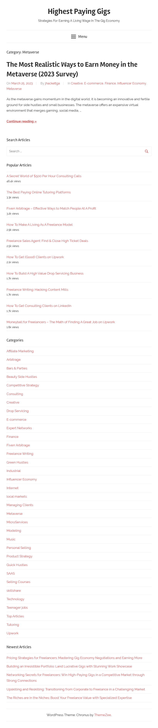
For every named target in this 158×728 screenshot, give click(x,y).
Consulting (15, 394)
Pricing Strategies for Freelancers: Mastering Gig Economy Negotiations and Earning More (74, 658)
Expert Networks (19, 428)
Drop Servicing (18, 411)
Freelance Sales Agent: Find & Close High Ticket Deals (47, 241)
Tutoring (13, 625)
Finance (110, 83)
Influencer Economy (131, 83)
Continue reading (20, 121)
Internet (12, 488)
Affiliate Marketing (20, 351)
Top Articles (15, 616)
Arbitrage (14, 359)
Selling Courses (18, 582)
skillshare (14, 590)
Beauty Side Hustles (22, 377)
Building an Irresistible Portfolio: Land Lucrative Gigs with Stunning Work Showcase (69, 666)
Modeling (14, 531)
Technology (15, 599)
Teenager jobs (17, 607)
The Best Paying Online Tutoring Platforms (39, 192)
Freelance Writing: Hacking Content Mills (37, 290)
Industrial (14, 471)
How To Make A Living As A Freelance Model (40, 225)
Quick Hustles (17, 565)
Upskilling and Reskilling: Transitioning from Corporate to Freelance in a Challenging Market (76, 689)
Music (11, 539)
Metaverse (14, 89)
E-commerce (93, 83)
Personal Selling (19, 548)
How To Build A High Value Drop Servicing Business (45, 273)
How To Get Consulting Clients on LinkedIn (39, 306)
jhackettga (52, 83)
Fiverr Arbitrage (18, 445)
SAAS (11, 573)
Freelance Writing (20, 454)
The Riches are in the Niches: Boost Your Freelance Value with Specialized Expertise (69, 698)
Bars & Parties (17, 368)
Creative (77, 83)
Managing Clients (20, 505)
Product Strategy (19, 556)
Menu (82, 36)
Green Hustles (17, 462)
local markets (17, 496)
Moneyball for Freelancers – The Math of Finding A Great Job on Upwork (61, 322)
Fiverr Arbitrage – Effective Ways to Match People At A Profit (51, 208)
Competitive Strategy (23, 385)
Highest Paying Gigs (79, 11)
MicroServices (17, 522)
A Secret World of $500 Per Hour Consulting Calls (44, 176)
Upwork (12, 633)
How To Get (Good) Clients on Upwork (35, 257)
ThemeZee (102, 715)
